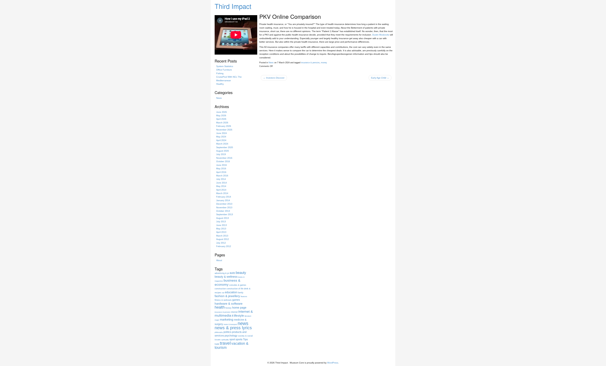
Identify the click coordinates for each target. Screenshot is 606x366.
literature (248, 316)
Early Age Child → (380, 78)
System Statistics (224, 66)
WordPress (332, 362)
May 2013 (221, 228)
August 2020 (222, 151)
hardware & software (229, 303)
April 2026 (221, 119)
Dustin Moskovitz (380, 34)
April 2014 (221, 190)
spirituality (225, 340)
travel (225, 343)
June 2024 (221, 133)
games (236, 299)
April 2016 (221, 172)
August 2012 (222, 239)
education (231, 292)
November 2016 (224, 158)
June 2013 (221, 225)
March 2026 (222, 122)
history (228, 308)
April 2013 (221, 232)
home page (239, 307)
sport (232, 339)
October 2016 (223, 161)
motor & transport (230, 324)
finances (244, 296)
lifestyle (239, 315)
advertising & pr (222, 273)
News (271, 63)
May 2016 (221, 168)
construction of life (234, 288)
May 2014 (221, 186)
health (220, 307)
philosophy (219, 332)
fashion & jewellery (227, 296)
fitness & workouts (223, 300)
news (243, 323)
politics (227, 332)
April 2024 (221, 140)
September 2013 (224, 214)
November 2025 (224, 129)
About (219, 260)
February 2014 (223, 196)
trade (217, 344)
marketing (226, 319)
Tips (245, 339)
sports (239, 339)
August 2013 (222, 218)
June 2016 (221, 165)
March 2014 (222, 193)
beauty (241, 273)
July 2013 (221, 221)
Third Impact (233, 6)
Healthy (220, 84)
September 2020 (224, 147)
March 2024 (222, 143)
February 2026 (223, 126)
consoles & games (237, 285)
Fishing (219, 73)
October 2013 (223, 211)
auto (232, 272)
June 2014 (221, 182)
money (324, 63)
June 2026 (221, 112)
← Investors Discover (274, 78)
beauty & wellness (226, 276)
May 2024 (221, 136)
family (240, 292)
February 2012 (223, 246)
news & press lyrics (233, 327)
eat (223, 293)
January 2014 (223, 200)
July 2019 (221, 154)
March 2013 (222, 235)
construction (220, 288)
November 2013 (224, 207)
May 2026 (221, 115)
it (232, 315)
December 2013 (224, 204)
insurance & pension (310, 63)
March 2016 (222, 175)
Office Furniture (224, 69)
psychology (231, 335)
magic (217, 320)
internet (234, 312)
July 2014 (221, 179)
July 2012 (221, 243)
